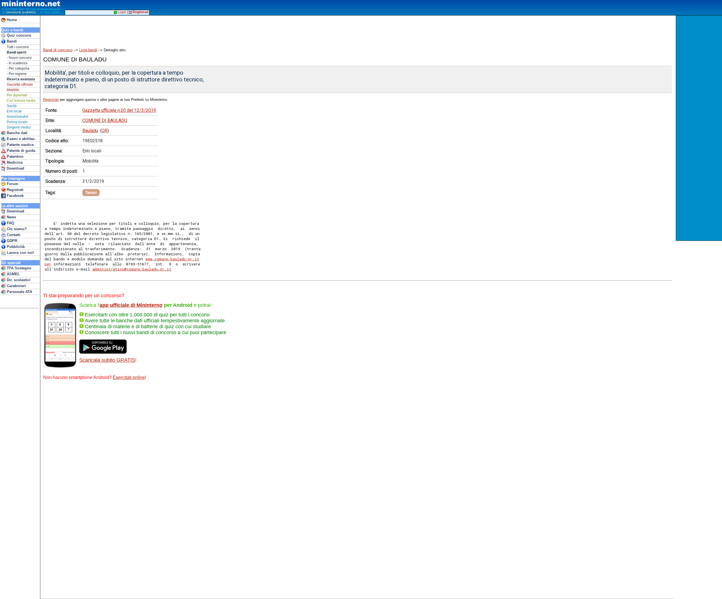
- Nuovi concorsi (19, 58)
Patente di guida (20, 150)
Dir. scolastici (18, 280)
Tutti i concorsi (18, 47)
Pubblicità (15, 247)
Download (15, 168)
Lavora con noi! (20, 252)
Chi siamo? (16, 229)
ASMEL (13, 274)
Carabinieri (16, 286)
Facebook (15, 196)
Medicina (14, 162)
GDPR (11, 241)
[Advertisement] (143, 28)
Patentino (14, 156)
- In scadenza (17, 63)
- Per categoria (18, 68)
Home (11, 20)
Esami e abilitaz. (21, 139)
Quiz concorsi (18, 35)
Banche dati (16, 133)
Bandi (11, 41)
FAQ (10, 223)
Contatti (13, 235)
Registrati (14, 190)
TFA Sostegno (18, 268)
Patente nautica (20, 145)
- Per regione (17, 74)
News (11, 217)
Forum (12, 184)
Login (121, 12)
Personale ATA (19, 292)
